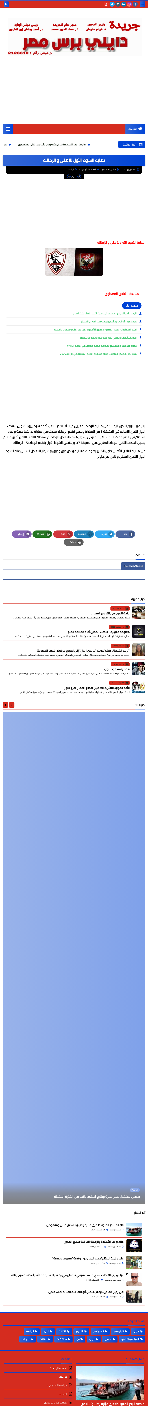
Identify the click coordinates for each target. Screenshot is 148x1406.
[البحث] (6, 4)
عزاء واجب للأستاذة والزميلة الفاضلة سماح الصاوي (93, 1241)
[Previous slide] (11, 705)
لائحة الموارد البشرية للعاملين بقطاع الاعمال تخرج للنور (97, 687)
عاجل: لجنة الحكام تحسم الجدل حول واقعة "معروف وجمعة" (87, 1258)
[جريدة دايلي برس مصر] (74, 35)
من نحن (63, 1376)
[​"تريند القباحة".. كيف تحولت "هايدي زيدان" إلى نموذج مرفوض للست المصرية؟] (138, 649)
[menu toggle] (142, 4)
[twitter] (112, 4)
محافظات (62, 1339)
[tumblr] (117, 4)
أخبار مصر (119, 1331)
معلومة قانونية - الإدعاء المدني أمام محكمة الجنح (99, 631)
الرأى (46, 1331)
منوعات (26, 1339)
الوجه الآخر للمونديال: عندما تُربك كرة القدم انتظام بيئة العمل (105, 313)
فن (78, 1339)
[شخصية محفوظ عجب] (138, 668)
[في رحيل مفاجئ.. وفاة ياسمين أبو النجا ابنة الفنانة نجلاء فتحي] (134, 1296)
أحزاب (137, 1331)
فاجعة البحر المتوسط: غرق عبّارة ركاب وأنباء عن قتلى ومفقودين (89, 144)
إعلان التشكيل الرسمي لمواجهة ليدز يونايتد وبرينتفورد (108, 337)
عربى (92, 1339)
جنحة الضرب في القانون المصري (110, 613)
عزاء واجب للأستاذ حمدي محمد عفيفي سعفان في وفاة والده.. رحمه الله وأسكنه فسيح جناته (67, 1275)
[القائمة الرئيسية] (8, 129)
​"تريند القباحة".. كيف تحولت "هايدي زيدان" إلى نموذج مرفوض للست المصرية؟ (83, 650)
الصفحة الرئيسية (88, 169)
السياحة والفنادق (130, 1339)
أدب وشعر (98, 1331)
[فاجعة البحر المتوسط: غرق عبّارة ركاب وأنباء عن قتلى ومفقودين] (134, 1229)
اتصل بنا (63, 1394)
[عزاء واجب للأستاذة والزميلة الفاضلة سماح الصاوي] (134, 1245)
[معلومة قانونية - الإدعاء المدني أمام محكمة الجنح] (138, 631)
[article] (74, 958)
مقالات (43, 1339)
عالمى (108, 1339)
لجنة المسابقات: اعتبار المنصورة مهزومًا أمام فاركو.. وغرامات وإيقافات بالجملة (95, 329)
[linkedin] (123, 4)
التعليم (80, 1331)
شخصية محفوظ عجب (117, 669)
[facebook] (135, 4)
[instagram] (129, 4)
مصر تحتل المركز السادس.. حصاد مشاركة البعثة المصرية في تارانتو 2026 (98, 354)
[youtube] (106, 4)
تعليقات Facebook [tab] (133, 566)
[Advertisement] (74, 97)
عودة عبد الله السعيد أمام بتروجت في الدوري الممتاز (109, 321)
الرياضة (71, 169)
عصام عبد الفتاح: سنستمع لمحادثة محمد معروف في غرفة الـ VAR (102, 345)
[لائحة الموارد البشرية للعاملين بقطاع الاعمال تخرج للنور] (138, 687)
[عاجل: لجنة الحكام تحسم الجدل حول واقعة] (134, 1262)
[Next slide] (5, 705)
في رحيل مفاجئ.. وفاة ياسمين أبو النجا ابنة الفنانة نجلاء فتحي (85, 1291)
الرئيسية (133, 129)
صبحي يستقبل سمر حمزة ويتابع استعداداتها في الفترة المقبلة (97, 1196)
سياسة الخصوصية (57, 1385)
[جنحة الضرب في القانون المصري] (138, 612)
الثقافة (62, 1331)
